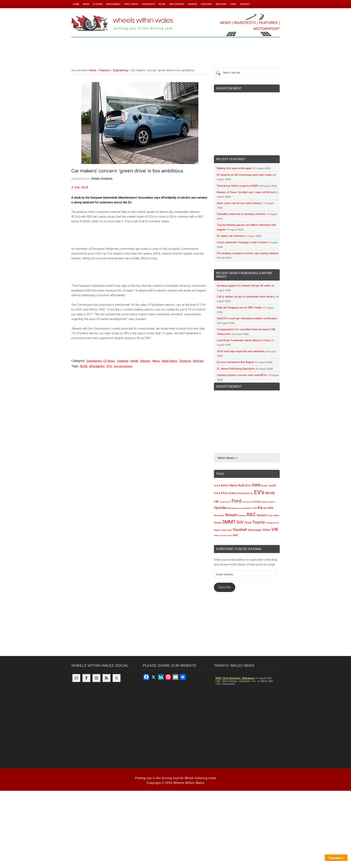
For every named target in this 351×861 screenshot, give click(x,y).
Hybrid (264, 502)
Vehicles (198, 361)
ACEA (83, 366)
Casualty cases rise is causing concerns (241, 214)
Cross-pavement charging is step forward (242, 242)
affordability (97, 366)
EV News (109, 361)
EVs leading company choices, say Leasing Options (247, 253)
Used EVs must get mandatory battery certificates (247, 318)
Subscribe (224, 587)
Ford (236, 501)
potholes (242, 515)
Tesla (247, 522)
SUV (240, 522)
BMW (256, 485)
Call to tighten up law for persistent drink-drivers (246, 296)
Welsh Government (223, 535)
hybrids (271, 502)
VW (274, 529)
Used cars (226, 530)
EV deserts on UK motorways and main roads (244, 174)
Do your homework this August (235, 362)
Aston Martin (229, 485)
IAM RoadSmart (234, 508)
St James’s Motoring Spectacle (235, 368)
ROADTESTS (245, 23)
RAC (251, 514)
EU (251, 493)
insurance (247, 508)
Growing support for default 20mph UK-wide (243, 285)
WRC (236, 535)
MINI (270, 508)
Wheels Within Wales (122, 23)
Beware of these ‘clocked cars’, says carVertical (246, 192)
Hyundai (220, 508)
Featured (122, 361)
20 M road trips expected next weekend (240, 351)
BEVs (248, 485)
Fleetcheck (225, 502)
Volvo (267, 530)
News (156, 361)
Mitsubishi (219, 515)
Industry (145, 361)
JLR (255, 508)
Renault (262, 515)
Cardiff (272, 485)
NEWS (225, 23)
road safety (273, 515)
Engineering (93, 361)
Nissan (231, 514)
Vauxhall (240, 529)
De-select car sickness (230, 236)
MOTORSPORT (267, 29)
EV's (109, 366)
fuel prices (247, 502)
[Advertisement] (175, 51)
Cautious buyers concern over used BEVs (242, 375)
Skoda (217, 522)
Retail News (169, 361)
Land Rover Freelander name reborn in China (243, 340)
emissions (243, 493)
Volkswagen (255, 530)
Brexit (264, 485)
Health (134, 361)
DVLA (217, 493)
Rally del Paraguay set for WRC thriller (239, 307)
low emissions (123, 366)
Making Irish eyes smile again (234, 168)
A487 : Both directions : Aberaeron (235, 678)
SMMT (229, 522)
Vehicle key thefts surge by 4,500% (237, 185)
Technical (185, 361)
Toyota (258, 522)
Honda (257, 501)
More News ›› (227, 458)
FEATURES (268, 23)
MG (265, 508)
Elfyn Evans (229, 493)
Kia (260, 507)
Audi (241, 485)
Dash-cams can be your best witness (239, 203)
